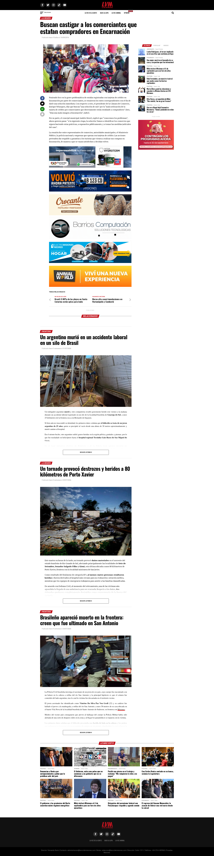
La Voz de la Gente (91, 13)
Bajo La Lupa (104, 13)
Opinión (127, 12)
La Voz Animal (116, 13)
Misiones (121, 709)
